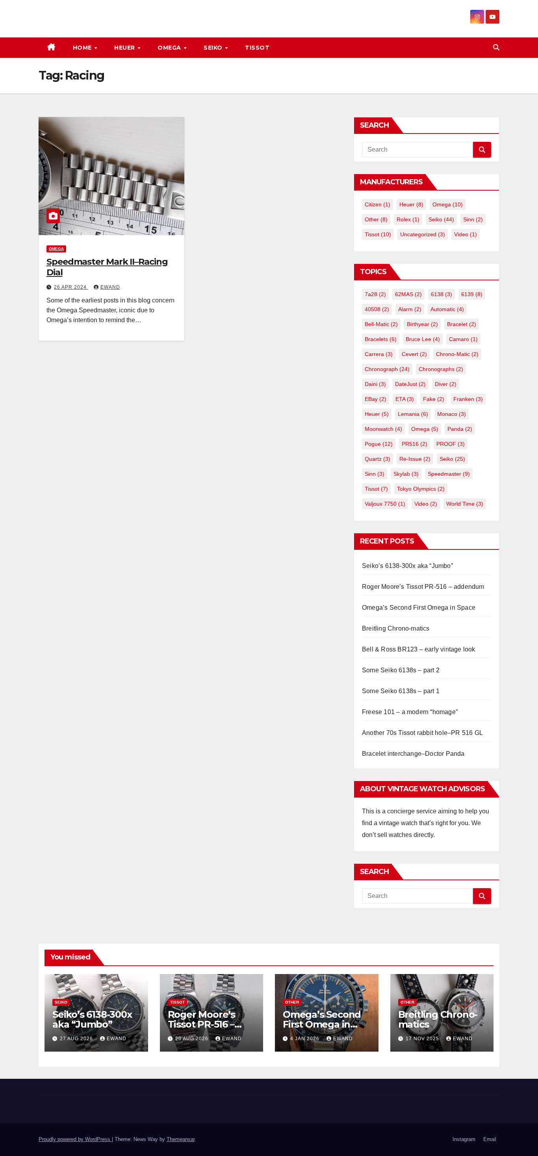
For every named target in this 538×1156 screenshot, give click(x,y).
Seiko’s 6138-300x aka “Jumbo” (407, 565)
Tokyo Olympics (421, 489)
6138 (441, 294)
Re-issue (414, 459)
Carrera (379, 354)
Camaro (463, 339)
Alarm (409, 309)
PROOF (450, 444)
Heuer (125, 47)
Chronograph (387, 369)
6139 (471, 294)
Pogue (379, 444)
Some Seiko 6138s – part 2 (401, 670)
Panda (459, 429)
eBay (375, 399)
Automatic (447, 309)
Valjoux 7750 (385, 504)
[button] (496, 47)
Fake (433, 399)
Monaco (451, 414)
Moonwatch (383, 429)
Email (489, 1139)
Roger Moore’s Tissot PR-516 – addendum (423, 586)
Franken (468, 399)
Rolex (408, 219)
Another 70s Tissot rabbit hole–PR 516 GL (422, 732)
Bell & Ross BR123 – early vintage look (418, 649)
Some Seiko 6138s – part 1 (401, 691)
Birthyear (422, 324)
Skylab (406, 474)
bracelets (381, 339)
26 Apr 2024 (71, 287)
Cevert (414, 354)
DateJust (410, 384)
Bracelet (461, 324)
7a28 (375, 294)
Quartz (377, 459)
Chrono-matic (457, 354)
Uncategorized (422, 234)
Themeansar (181, 1139)
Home (83, 47)
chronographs (441, 369)
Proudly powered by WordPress (75, 1139)
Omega (170, 47)
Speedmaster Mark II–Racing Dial (106, 266)
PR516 (414, 444)
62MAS (408, 294)
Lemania (413, 414)
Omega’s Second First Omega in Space (418, 607)
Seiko (214, 47)
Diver (445, 384)
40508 (377, 309)
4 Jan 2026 (305, 1038)
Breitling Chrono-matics (396, 628)
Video (465, 234)
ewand (110, 287)
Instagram (464, 1139)
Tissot (257, 47)
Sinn (473, 219)
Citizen (377, 204)
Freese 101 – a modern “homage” (410, 712)
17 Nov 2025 (423, 1038)
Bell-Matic (381, 324)
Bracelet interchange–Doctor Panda (413, 753)
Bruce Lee (423, 339)
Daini (375, 384)
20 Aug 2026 (192, 1038)
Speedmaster (449, 474)
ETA (404, 399)
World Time (464, 504)
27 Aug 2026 (77, 1038)
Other (376, 219)
